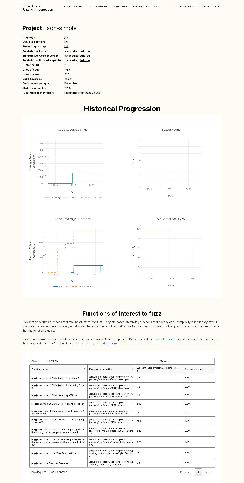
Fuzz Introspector (184, 6)
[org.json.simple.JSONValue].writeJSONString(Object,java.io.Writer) (58, 421)
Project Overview (73, 6)
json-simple (61, 28)
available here (108, 343)
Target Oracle (120, 6)
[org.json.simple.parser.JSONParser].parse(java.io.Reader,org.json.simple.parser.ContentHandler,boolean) (58, 442)
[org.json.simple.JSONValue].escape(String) (54, 395)
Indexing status (141, 6)
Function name (39, 369)
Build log (85, 50)
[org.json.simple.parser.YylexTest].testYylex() (55, 453)
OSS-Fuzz (203, 6)
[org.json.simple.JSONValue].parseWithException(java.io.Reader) (57, 412)
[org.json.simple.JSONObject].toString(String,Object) (58, 386)
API (156, 6)
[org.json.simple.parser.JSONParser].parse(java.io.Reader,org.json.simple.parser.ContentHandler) (57, 431)
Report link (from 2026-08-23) (82, 92)
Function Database (98, 6)
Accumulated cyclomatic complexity (157, 369)
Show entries (43, 361)
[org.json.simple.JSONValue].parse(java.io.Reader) (57, 403)
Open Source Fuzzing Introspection (37, 7)
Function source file (100, 369)
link (66, 41)
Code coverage (193, 369)
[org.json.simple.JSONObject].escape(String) (55, 378)
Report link (70, 83)
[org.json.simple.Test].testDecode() (50, 463)
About (218, 6)
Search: (165, 361)
